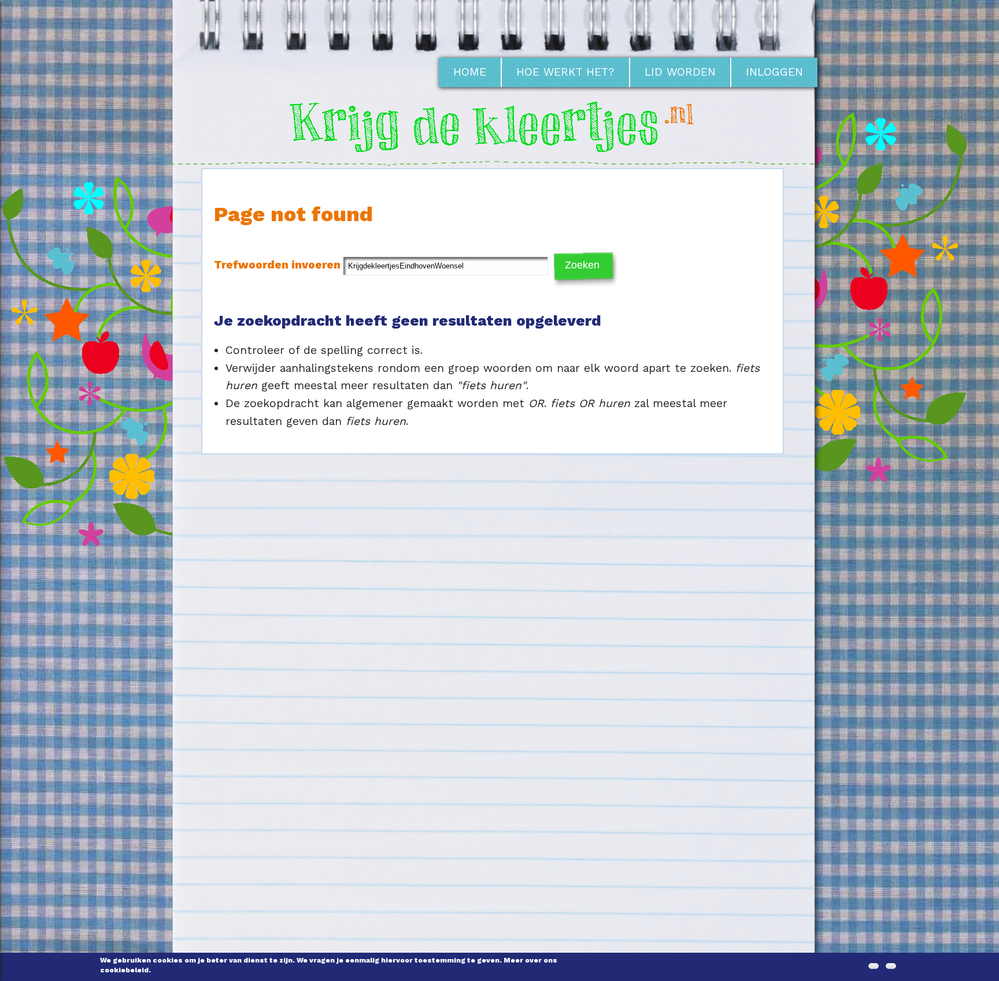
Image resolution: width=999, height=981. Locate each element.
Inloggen (774, 72)
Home (469, 72)
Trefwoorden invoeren (278, 264)
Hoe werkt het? (565, 72)
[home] (499, 159)
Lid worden (680, 72)
